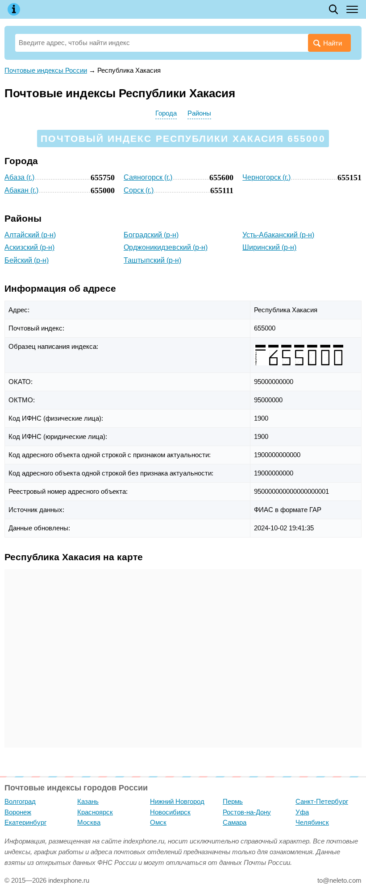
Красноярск (95, 812)
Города (166, 113)
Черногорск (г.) (266, 177)
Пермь (233, 801)
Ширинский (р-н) (269, 247)
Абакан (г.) (21, 190)
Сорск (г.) (139, 190)
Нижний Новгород (177, 801)
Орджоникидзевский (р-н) (166, 247)
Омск (158, 822)
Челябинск (312, 822)
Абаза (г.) (19, 177)
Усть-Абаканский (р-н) (278, 235)
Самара (234, 822)
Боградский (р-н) (151, 235)
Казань (88, 801)
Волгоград (20, 801)
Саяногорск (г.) (148, 177)
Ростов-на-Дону (247, 812)
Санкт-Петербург (321, 801)
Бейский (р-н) (26, 260)
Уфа (302, 812)
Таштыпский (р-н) (152, 260)
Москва (88, 822)
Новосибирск (170, 812)
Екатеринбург (25, 822)
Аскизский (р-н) (29, 247)
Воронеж (17, 812)
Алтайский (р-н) (30, 235)
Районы (199, 113)
